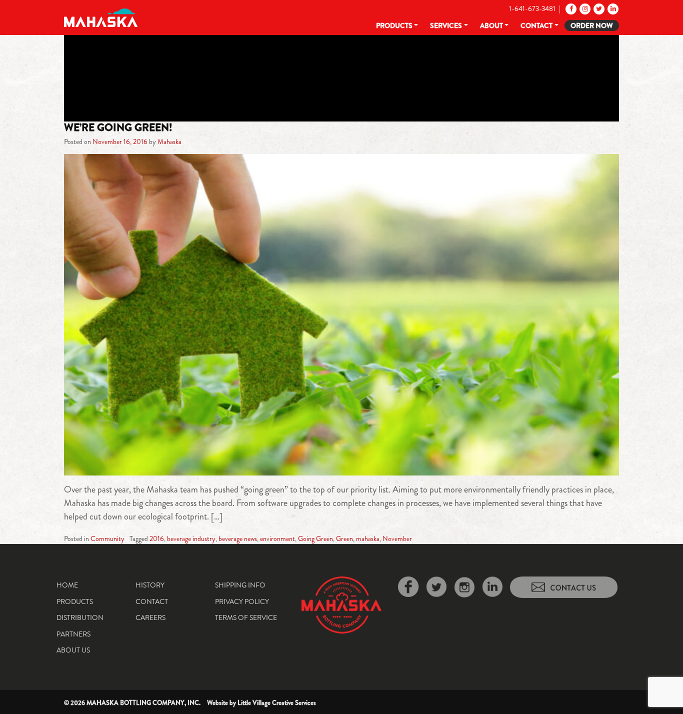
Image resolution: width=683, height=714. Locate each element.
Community (107, 539)
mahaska (368, 539)
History (150, 585)
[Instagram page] (584, 9)
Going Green (315, 539)
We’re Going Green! (118, 127)
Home (67, 585)
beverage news (237, 539)
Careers (151, 617)
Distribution (80, 617)
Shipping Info (240, 585)
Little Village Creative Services (277, 703)
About (491, 25)
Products (394, 25)
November (397, 539)
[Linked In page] (612, 9)
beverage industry (191, 539)
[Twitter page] (598, 9)
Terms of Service (246, 617)
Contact (536, 25)
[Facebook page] (570, 9)
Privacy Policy (242, 601)
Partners (73, 634)
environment (277, 539)
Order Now (591, 25)
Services (446, 25)
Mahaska (170, 141)
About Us (73, 650)
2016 (157, 539)
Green (344, 539)
